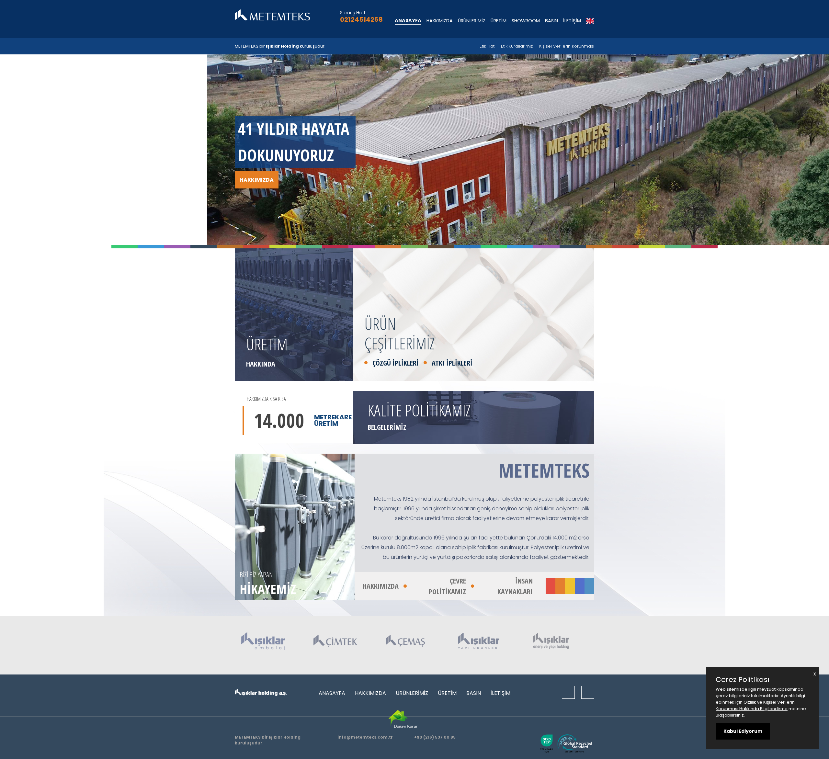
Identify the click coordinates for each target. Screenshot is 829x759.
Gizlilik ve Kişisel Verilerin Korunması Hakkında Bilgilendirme (755, 705)
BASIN (551, 20)
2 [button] (146, 210)
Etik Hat (487, 46)
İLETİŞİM (572, 20)
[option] (414, 149)
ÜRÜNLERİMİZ (471, 20)
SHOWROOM (526, 20)
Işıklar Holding (282, 46)
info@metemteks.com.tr (365, 737)
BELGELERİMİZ (387, 427)
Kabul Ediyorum (742, 731)
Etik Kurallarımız (517, 46)
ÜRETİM (498, 20)
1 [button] (137, 210)
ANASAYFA (408, 20)
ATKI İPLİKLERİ (452, 363)
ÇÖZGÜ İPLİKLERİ (395, 363)
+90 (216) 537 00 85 (435, 737)
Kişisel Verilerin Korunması (566, 46)
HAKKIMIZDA (439, 20)
